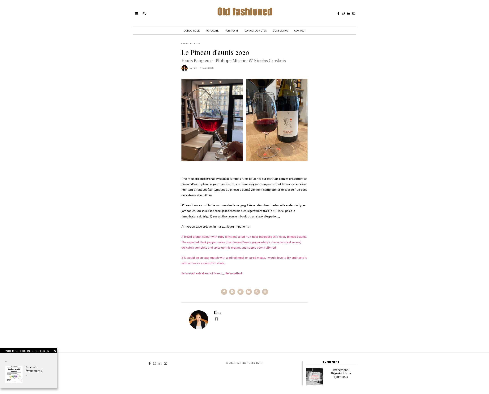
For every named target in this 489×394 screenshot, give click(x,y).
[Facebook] (338, 13)
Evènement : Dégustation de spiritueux (341, 373)
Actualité (212, 30)
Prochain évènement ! (34, 369)
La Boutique (192, 30)
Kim (217, 312)
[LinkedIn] (348, 13)
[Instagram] (343, 13)
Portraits (232, 30)
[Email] (353, 13)
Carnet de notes (255, 30)
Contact (300, 30)
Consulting (280, 30)
